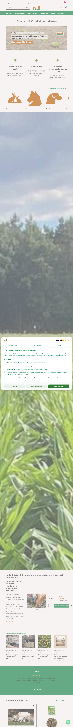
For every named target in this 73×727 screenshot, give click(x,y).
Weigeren (14, 386)
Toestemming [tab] (13, 345)
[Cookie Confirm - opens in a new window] (62, 340)
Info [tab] (60, 345)
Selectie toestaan (36, 386)
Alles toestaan (58, 386)
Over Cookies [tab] (36, 345)
